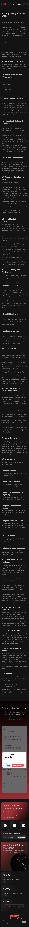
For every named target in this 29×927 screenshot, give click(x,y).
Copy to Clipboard (21, 906)
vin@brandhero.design (10, 906)
